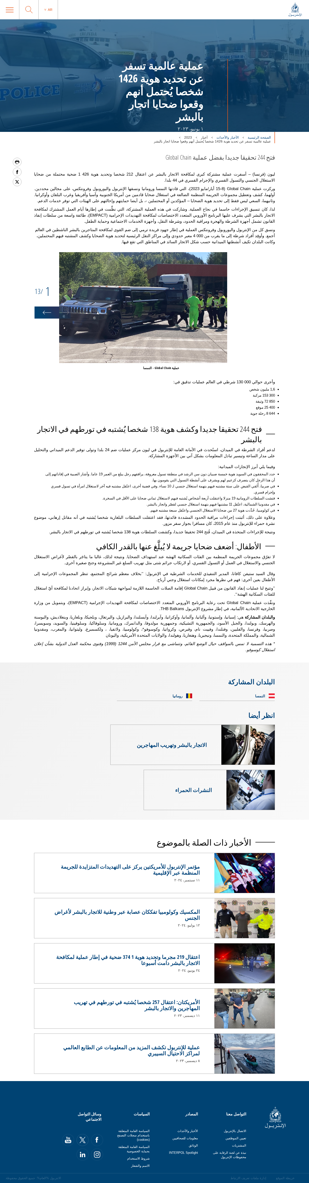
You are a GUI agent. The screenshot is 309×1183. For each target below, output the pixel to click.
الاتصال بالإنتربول (235, 1131)
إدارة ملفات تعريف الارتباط (248, 1178)
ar (50, 10)
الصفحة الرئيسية (259, 137)
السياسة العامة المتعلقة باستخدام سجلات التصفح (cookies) (133, 1135)
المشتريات (239, 1145)
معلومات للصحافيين (185, 1138)
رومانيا (178, 695)
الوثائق (193, 1145)
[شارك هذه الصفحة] (17, 172)
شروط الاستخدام (138, 1158)
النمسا (260, 695)
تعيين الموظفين (235, 1138)
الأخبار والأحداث (228, 137)
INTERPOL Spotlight (183, 1152)
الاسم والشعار (140, 1166)
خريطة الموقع (285, 1178)
